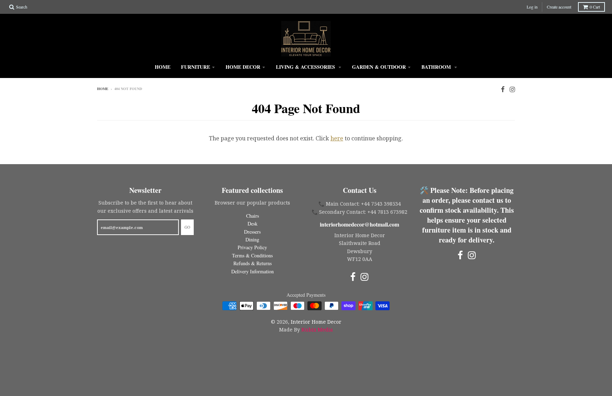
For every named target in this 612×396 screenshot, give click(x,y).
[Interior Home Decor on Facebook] (503, 89)
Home (162, 67)
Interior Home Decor (316, 321)
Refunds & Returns (252, 263)
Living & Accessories (306, 67)
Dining (252, 239)
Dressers (252, 231)
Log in (532, 7)
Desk (252, 223)
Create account (559, 7)
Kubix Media (317, 329)
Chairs (252, 215)
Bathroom (436, 67)
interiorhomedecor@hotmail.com (359, 224)
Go (187, 227)
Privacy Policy (252, 247)
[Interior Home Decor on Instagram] (512, 89)
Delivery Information (252, 271)
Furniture (195, 67)
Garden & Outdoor (379, 67)
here (336, 138)
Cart (595, 7)
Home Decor (243, 67)
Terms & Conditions (252, 255)
